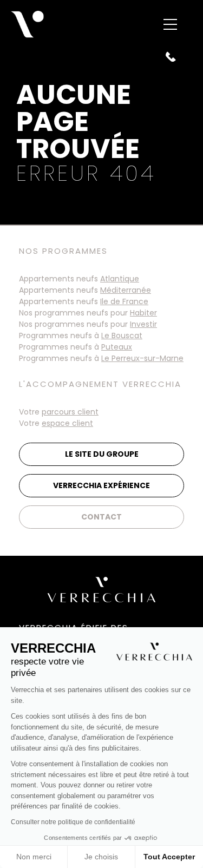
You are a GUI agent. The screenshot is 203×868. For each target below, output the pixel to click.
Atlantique (119, 278)
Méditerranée (125, 290)
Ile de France (124, 301)
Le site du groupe (102, 454)
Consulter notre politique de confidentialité (73, 822)
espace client (67, 423)
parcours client (70, 411)
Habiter (143, 312)
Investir (143, 324)
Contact (101, 516)
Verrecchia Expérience (101, 485)
